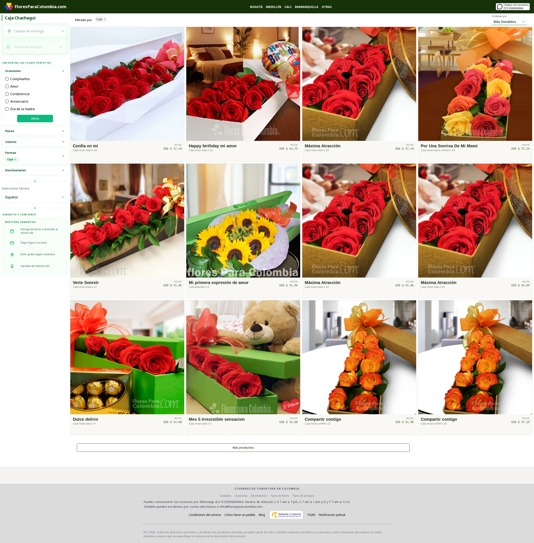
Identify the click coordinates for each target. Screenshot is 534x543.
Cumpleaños (20, 79)
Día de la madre (22, 109)
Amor (14, 86)
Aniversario (19, 101)
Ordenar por (499, 16)
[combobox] (36, 31)
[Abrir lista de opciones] (62, 31)
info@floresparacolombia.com (241, 507)
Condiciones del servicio (205, 515)
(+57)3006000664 (230, 502)
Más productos (243, 448)
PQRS (311, 515)
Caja (10, 159)
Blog (262, 515)
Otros (35, 118)
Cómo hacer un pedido (239, 515)
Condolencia (19, 94)
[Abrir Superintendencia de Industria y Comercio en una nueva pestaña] (286, 515)
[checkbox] (7, 79)
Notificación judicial (332, 515)
